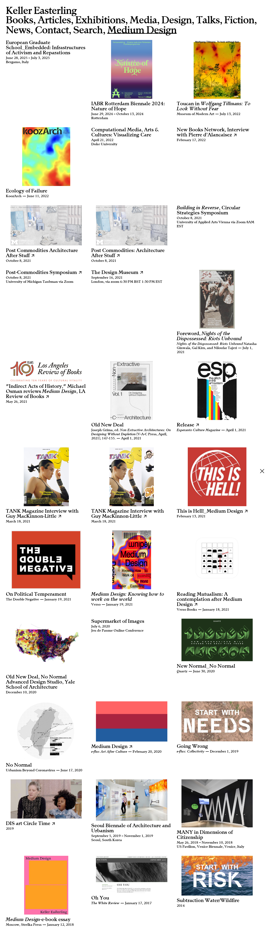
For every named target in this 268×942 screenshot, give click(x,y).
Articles (54, 20)
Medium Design (142, 30)
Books (19, 20)
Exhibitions (100, 20)
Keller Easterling (41, 10)
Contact (52, 30)
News (18, 30)
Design (176, 20)
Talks (208, 20)
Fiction (239, 20)
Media (143, 20)
